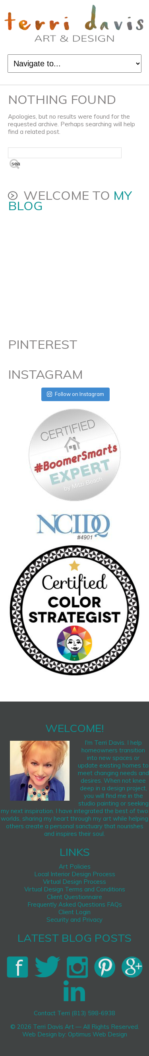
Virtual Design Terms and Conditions (74, 889)
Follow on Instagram (79, 394)
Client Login (74, 912)
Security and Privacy (74, 919)
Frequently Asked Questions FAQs (74, 904)
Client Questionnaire (74, 897)
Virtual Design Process (74, 881)
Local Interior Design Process (74, 874)
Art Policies (75, 866)
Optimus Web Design (97, 1034)
